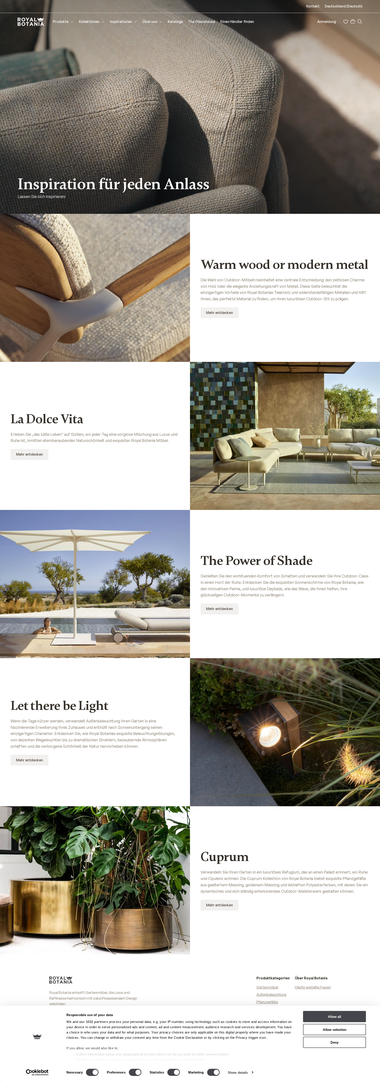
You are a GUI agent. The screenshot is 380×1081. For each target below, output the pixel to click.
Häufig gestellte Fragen (313, 987)
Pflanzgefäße (267, 1002)
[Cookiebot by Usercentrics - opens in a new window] (37, 1072)
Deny (334, 1042)
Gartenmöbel (267, 987)
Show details (238, 1072)
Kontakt (313, 6)
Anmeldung (326, 21)
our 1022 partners (93, 1022)
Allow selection (334, 1029)
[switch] (135, 1072)
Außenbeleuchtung (271, 994)
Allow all (334, 1017)
